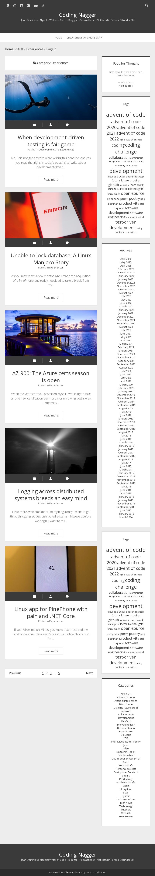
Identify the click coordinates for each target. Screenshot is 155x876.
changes (138, 139)
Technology (126, 806)
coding (118, 145)
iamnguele (114, 188)
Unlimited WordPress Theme (65, 872)
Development (46, 149)
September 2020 (126, 364)
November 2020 (126, 357)
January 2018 (126, 449)
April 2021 (125, 340)
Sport (126, 785)
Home (58, 37)
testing (139, 228)
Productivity (126, 779)
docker (121, 176)
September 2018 (126, 428)
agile (122, 139)
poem (124, 199)
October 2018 (125, 425)
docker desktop (135, 176)
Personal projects (126, 768)
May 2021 (126, 337)
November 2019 (126, 398)
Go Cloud (126, 734)
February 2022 (126, 310)
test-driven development (123, 224)
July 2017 (126, 462)
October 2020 (125, 360)
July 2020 (126, 371)
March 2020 (126, 384)
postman (113, 203)
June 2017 (125, 466)
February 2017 (126, 473)
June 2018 (125, 439)
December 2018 (126, 422)
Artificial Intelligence (126, 700)
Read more (53, 180)
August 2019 (126, 408)
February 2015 (126, 513)
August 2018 (126, 432)
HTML (126, 738)
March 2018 (126, 442)
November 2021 (126, 320)
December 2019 (126, 394)
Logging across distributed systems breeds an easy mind (51, 451)
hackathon (124, 185)
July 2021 (126, 330)
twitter (118, 232)
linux (110, 194)
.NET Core (125, 694)
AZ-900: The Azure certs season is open (51, 333)
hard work (137, 185)
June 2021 (125, 333)
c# (132, 139)
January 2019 (126, 418)
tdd (142, 217)
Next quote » (126, 85)
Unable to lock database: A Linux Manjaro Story (51, 215)
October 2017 (125, 452)
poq (142, 198)
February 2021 (126, 347)
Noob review (126, 755)
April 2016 (125, 493)
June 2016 (125, 490)
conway (120, 165)
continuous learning (132, 161)
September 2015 (126, 507)
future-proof (129, 180)
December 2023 (126, 272)
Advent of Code (126, 697)
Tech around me (126, 799)
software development (123, 210)
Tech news (126, 802)
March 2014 (126, 517)
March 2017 (126, 469)
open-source (132, 193)
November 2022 (126, 286)
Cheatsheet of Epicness (83, 37)
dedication (131, 165)
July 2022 (126, 296)
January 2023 (126, 279)
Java (125, 745)
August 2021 (126, 326)
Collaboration (126, 714)
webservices (129, 232)
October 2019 (125, 401)
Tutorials (126, 809)
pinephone (113, 198)
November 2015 (126, 503)
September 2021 (126, 323)
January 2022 (126, 313)
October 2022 (125, 289)
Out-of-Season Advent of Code (126, 760)
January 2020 (126, 391)
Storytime (125, 789)
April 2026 (125, 259)
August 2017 (126, 459)
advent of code (126, 114)
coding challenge (127, 148)
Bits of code (126, 704)
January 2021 (126, 350)
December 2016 (126, 476)
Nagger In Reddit (125, 751)
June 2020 (125, 374)
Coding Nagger (77, 14)
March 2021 (126, 343)
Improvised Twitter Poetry (126, 741)
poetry (134, 198)
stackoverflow (133, 217)
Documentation (126, 728)
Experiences (34, 49)
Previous (15, 673)
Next (89, 673)
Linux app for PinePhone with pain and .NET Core (51, 569)
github (113, 184)
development (126, 170)
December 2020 (126, 354)
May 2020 (126, 377)
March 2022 (126, 306)
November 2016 (126, 479)
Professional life (125, 782)
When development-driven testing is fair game (51, 97)
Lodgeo (126, 748)
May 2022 (126, 299)
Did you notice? (126, 724)
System (126, 796)
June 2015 (125, 510)
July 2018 (126, 435)
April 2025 (125, 265)
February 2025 (126, 269)
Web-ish (126, 813)
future (116, 180)
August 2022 (126, 293)
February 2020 (126, 388)
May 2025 (126, 262)
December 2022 (126, 282)
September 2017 (126, 456)
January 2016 (126, 500)
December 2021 (126, 316)
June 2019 (125, 415)
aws (128, 139)
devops (112, 176)
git (139, 180)
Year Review (126, 816)
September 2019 (126, 405)
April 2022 (125, 303)
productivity (129, 203)
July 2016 (126, 486)
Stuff (19, 49)
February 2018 (126, 445)
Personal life (126, 765)
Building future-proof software (126, 709)
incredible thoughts (131, 188)
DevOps (126, 721)
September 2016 (126, 483)
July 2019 (126, 411)
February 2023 (126, 276)
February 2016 (126, 496)
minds (117, 194)
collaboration (119, 157)
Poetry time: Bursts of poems (126, 773)
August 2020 (126, 367)
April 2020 (125, 381)
